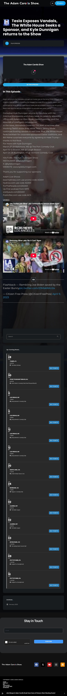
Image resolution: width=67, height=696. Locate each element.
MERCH (60, 3)
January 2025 (13, 604)
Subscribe (48, 641)
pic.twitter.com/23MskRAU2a (37, 288)
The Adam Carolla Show (33, 64)
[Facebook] (36, 665)
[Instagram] (56, 665)
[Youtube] (49, 665)
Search (10, 336)
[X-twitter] (43, 665)
